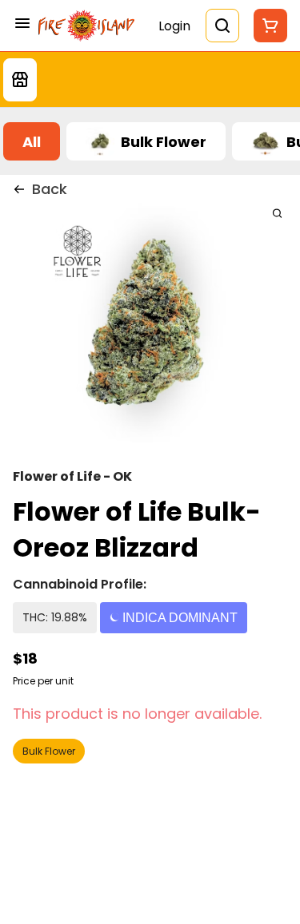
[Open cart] (267, 25)
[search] (277, 213)
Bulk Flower (48, 751)
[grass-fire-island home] (86, 25)
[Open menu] (22, 23)
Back (49, 189)
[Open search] (222, 25)
